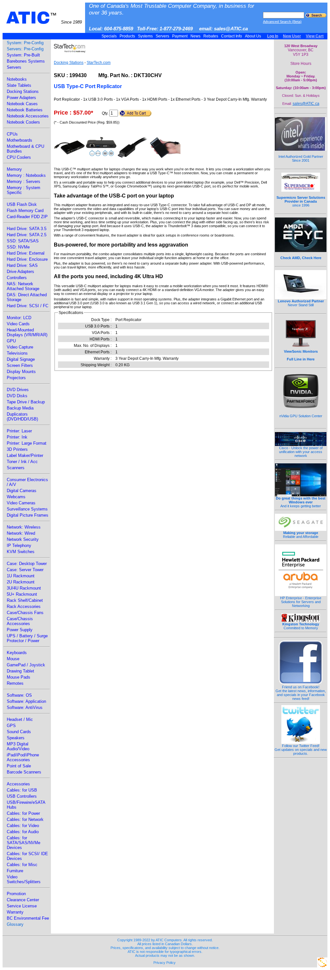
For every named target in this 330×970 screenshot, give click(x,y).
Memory (14, 169)
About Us (253, 36)
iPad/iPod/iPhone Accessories (23, 757)
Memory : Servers (23, 181)
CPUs (12, 134)
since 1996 (301, 201)
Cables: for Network (25, 819)
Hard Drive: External (25, 253)
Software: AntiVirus (25, 707)
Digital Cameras (21, 490)
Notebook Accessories (28, 116)
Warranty (15, 912)
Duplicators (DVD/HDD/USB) (22, 416)
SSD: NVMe (18, 247)
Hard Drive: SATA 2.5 (26, 234)
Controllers (17, 277)
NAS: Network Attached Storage (23, 286)
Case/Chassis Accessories (20, 621)
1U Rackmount (20, 575)
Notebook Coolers (23, 122)
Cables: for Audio (23, 831)
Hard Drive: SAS (22, 265)
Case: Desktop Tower (27, 563)
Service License (22, 906)
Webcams (16, 496)
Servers (162, 36)
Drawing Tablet (20, 671)
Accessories (18, 784)
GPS (11, 725)
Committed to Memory (300, 626)
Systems (145, 36)
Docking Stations (23, 91)
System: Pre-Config (25, 42)
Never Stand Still (301, 303)
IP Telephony (19, 545)
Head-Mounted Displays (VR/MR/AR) (27, 332)
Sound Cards (19, 731)
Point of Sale (19, 765)
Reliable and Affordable (300, 535)
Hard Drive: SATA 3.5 (26, 228)
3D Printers (17, 449)
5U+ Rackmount (22, 594)
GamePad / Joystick (26, 664)
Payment (180, 36)
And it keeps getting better (300, 502)
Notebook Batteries (25, 109)
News (195, 36)
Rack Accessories (24, 606)
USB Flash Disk (22, 204)
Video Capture (20, 347)
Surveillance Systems (27, 509)
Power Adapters (21, 97)
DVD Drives (18, 389)
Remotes (15, 683)
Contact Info (231, 36)
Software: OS (19, 695)
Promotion (16, 893)
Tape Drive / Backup (26, 401)
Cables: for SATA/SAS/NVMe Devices (23, 842)
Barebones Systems (26, 61)
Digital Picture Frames (27, 515)
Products (127, 36)
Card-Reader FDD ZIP (27, 216)
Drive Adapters (20, 271)
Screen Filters (20, 365)
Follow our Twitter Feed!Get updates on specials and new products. (301, 749)
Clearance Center (23, 899)
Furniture (15, 870)
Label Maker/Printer (25, 455)
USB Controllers (22, 796)
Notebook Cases (22, 103)
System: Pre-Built (23, 55)
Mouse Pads (18, 677)
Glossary (15, 924)
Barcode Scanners (24, 772)
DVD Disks (17, 395)
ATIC (44, 17)
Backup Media (20, 408)
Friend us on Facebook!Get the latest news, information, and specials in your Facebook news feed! (301, 693)
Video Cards (18, 323)
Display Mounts (21, 371)
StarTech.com (99, 62)
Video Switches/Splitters (24, 879)
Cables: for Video (23, 825)
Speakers (15, 737)
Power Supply (20, 629)
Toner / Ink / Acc (22, 461)
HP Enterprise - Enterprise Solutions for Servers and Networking (300, 602)
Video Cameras (21, 502)
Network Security (23, 539)
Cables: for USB (22, 790)
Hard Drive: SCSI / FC (27, 305)
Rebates (210, 36)
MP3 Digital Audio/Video (18, 746)
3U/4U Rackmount (24, 588)
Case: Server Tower (25, 569)
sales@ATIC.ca (306, 103)
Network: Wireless (24, 527)
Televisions (17, 353)
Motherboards (19, 140)
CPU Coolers (19, 157)
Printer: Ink (17, 437)
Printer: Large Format (26, 443)
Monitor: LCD (19, 317)
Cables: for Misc (22, 864)
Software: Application (26, 701)
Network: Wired (21, 533)
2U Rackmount (20, 582)
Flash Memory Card (25, 210)
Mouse (13, 658)
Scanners (15, 467)
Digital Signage (21, 359)
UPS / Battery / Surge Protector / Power (27, 638)
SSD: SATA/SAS (23, 240)
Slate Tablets (19, 85)
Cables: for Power (23, 813)
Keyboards (17, 652)
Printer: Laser (19, 431)
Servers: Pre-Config (25, 48)
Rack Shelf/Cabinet (25, 600)
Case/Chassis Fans (25, 612)
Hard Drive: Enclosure (27, 259)
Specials (109, 36)
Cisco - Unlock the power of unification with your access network (301, 452)
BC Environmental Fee (28, 918)
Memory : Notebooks (26, 175)
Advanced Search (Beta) (282, 22)
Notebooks (17, 79)
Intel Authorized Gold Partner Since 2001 (300, 158)
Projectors (16, 377)
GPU (11, 340)
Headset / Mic (20, 719)
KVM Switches (20, 551)
